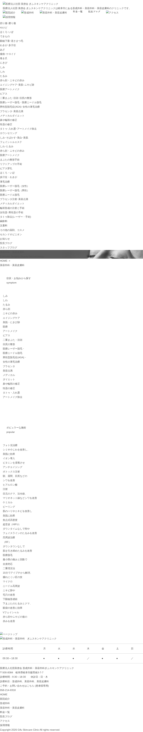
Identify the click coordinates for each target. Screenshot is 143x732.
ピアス (3, 93)
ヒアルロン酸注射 (20, 491)
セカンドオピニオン (11, 234)
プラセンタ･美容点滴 (11, 111)
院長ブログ (6, 243)
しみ (2, 67)
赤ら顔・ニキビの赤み (12, 80)
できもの (5, 36)
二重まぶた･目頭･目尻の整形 (16, 98)
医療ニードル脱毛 (10, 194)
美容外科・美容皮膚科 (12, 707)
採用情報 (5, 725)
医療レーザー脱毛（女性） (14, 186)
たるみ (3, 76)
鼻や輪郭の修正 (8, 120)
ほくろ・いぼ (7, 172)
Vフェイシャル (15, 616)
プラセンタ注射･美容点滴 (14, 199)
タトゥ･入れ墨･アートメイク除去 (18, 128)
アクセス (5, 720)
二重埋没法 (17, 572)
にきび (3, 62)
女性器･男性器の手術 (11, 212)
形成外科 (5, 703)
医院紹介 (5, 698)
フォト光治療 (16, 449)
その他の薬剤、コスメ (12, 230)
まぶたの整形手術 (10, 159)
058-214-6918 (8, 690)
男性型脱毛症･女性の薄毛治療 (20, 106)
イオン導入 (14, 462)
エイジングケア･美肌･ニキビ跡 (17, 84)
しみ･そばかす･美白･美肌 (14, 137)
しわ (2, 71)
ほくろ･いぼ (6, 32)
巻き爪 (3, 58)
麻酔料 (3, 221)
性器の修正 (6, 124)
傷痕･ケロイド (8, 54)
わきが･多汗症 (8, 45)
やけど (3, 27)
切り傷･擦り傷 (8, 23)
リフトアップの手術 (11, 164)
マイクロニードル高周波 (11, 588)
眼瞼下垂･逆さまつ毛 (11, 40)
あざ (2, 49)
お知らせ (5, 238)
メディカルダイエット (12, 115)
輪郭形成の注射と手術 (12, 208)
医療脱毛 (15, 559)
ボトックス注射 (15, 476)
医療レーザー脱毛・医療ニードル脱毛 (21, 102)
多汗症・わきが (8, 177)
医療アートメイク (10, 89)
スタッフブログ (8, 247)
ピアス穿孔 (6, 168)
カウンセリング (8, 133)
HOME (3, 260)
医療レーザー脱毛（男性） (14, 190)
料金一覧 (5, 712)
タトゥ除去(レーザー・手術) (15, 216)
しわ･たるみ (6, 146)
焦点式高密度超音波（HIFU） (20, 527)
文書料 (3, 225)
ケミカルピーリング (17, 509)
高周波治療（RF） (17, 544)
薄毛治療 (5, 181)
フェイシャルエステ (11, 142)
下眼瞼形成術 (17, 603)
